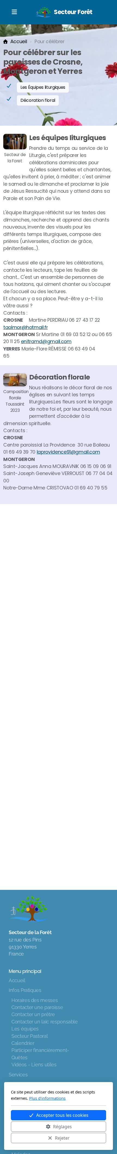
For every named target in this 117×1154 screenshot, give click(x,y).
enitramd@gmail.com (46, 341)
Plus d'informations (47, 1098)
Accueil (18, 41)
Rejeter (62, 1138)
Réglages (62, 1127)
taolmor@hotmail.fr (25, 327)
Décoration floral (37, 100)
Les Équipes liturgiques (42, 87)
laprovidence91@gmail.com (68, 452)
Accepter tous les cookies (62, 1115)
